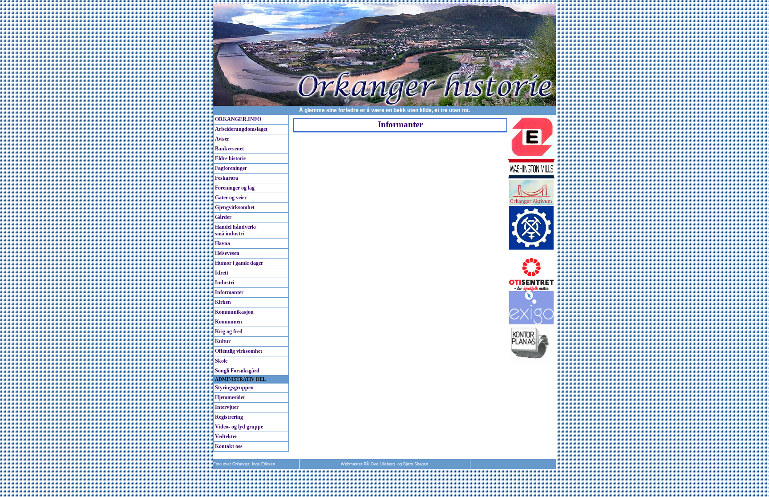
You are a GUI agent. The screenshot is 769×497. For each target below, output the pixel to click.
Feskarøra (226, 178)
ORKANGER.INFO (238, 119)
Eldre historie (230, 158)
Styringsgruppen (234, 387)
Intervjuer (227, 407)
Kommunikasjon (234, 312)
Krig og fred (229, 331)
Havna (222, 243)
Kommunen (228, 322)
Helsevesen (227, 253)
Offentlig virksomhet (238, 351)
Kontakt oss (229, 446)
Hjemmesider (230, 397)
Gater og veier (231, 197)
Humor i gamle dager (239, 263)
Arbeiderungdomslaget (241, 129)
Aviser (222, 139)
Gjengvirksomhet (235, 207)
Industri (224, 282)
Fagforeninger (231, 168)
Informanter (229, 292)
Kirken (223, 302)
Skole (221, 361)
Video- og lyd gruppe (239, 427)
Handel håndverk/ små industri (235, 230)
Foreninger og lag (235, 188)
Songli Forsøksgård (237, 371)
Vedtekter (226, 436)
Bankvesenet (229, 148)
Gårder (223, 217)
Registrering (229, 417)
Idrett (221, 273)
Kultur (223, 341)
